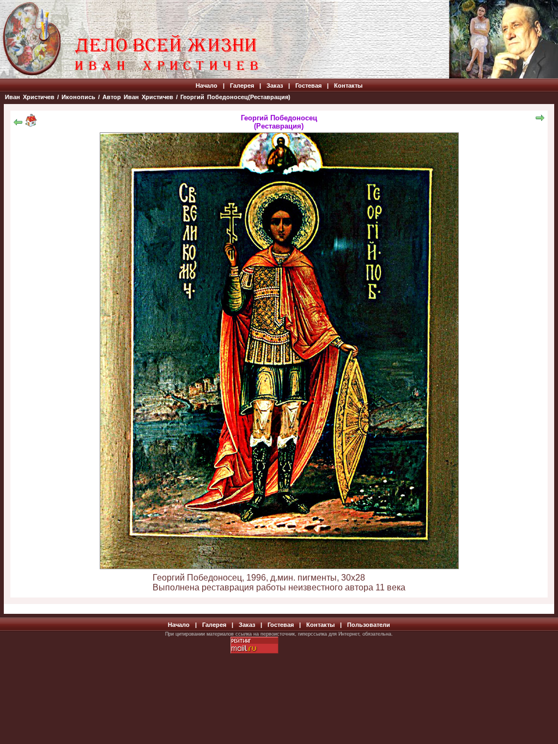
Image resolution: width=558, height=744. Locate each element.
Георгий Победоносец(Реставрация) (235, 97)
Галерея (242, 85)
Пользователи (368, 624)
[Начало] (31, 124)
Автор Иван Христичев (137, 97)
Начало (206, 85)
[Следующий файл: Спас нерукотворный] (540, 119)
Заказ (274, 85)
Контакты (348, 85)
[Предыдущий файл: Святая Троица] (18, 124)
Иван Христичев (29, 97)
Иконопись (78, 97)
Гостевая (308, 85)
